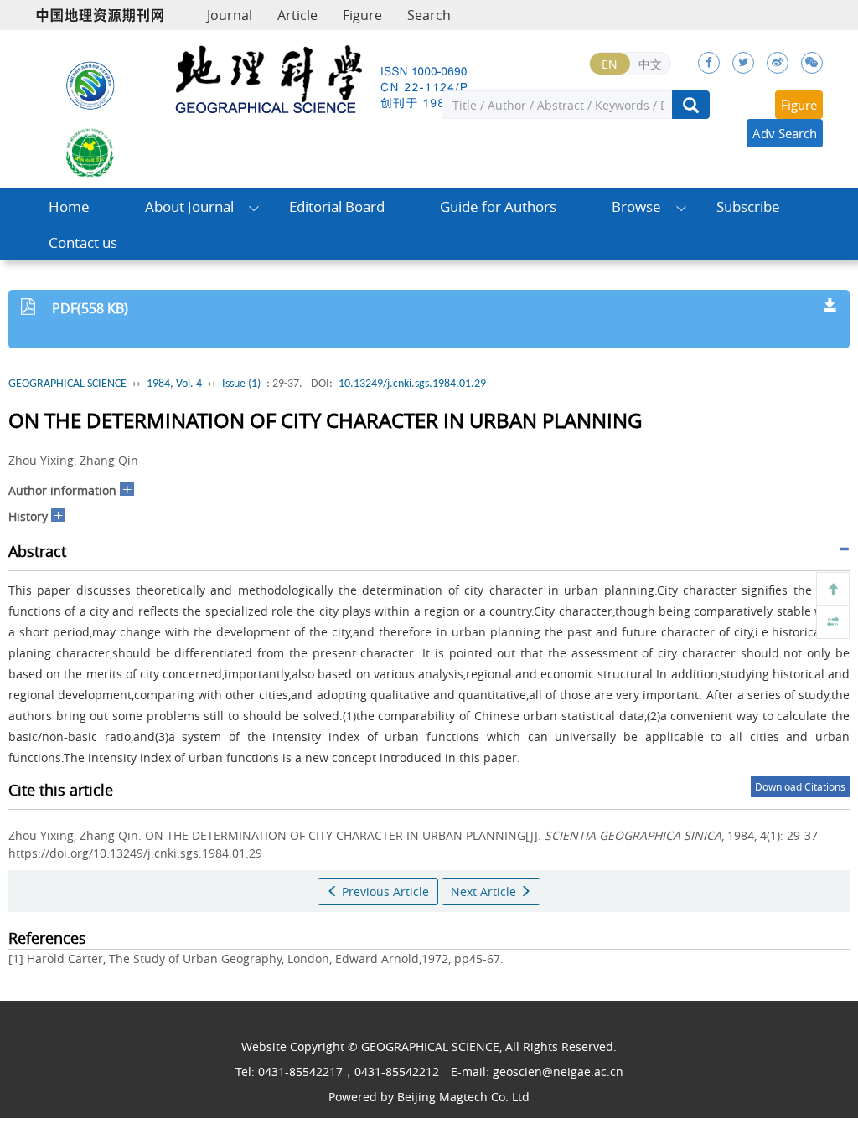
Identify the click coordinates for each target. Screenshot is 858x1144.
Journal (229, 15)
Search (429, 15)
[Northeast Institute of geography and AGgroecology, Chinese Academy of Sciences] (90, 84)
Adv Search (784, 133)
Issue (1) (241, 384)
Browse (636, 206)
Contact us (83, 242)
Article (297, 15)
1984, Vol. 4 (174, 384)
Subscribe (748, 206)
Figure (362, 15)
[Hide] (833, 622)
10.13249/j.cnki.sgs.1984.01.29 (412, 384)
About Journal (189, 206)
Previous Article (384, 891)
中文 (650, 64)
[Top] (833, 588)
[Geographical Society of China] (90, 151)
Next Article (485, 891)
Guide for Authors (498, 206)
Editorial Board (337, 206)
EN (610, 64)
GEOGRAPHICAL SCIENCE (67, 384)
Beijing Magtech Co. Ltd (463, 1097)
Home (69, 206)
